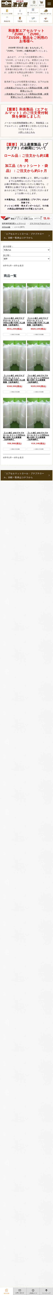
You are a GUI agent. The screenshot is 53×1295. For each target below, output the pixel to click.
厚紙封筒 (7, 21)
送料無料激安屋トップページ (14, 223)
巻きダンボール (46, 13)
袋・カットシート (32, 13)
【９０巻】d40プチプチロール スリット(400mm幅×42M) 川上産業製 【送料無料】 (38, 379)
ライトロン (33, 21)
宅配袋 (20, 21)
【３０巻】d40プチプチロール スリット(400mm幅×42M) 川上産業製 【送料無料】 (14, 436)
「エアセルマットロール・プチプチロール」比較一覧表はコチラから (24, 236)
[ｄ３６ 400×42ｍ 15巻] (14, 298)
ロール (20, 13)
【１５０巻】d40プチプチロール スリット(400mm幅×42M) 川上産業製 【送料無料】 (14, 379)
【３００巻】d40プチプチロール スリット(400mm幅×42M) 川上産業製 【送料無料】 (38, 321)
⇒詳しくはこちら (26, 132)
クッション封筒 (7, 13)
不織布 (46, 21)
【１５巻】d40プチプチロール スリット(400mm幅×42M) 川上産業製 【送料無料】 (38, 436)
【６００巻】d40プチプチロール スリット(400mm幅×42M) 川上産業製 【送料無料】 (14, 321)
